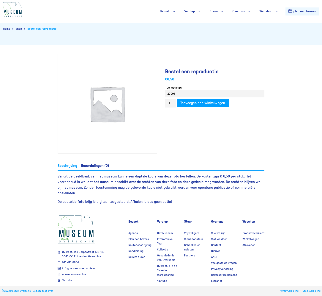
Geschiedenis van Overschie (166, 257)
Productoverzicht (253, 233)
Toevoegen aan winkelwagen (202, 103)
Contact (216, 245)
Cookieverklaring (311, 291)
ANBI (214, 257)
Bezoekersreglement (224, 274)
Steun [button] (213, 11)
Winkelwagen (250, 239)
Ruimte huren (136, 257)
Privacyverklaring (222, 268)
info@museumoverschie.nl (79, 268)
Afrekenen (248, 245)
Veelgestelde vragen (224, 262)
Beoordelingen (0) (95, 166)
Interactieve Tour (165, 241)
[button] (174, 11)
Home (7, 28)
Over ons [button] (238, 11)
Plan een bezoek (138, 239)
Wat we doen (219, 239)
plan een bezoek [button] (304, 11)
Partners (189, 255)
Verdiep (162, 221)
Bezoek (133, 221)
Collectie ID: (174, 87)
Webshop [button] (265, 11)
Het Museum (165, 233)
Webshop (248, 221)
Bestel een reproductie (41, 28)
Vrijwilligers (191, 233)
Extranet (216, 280)
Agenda (133, 233)
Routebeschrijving (139, 245)
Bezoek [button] (165, 11)
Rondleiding (135, 251)
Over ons (217, 221)
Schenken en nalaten (192, 247)
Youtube (67, 280)
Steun (188, 221)
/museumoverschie (74, 274)
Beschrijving (67, 166)
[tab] (67, 165)
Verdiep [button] (189, 11)
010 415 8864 (70, 262)
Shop (19, 28)
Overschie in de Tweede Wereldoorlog (167, 270)
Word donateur (193, 239)
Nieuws (215, 251)
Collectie (162, 249)
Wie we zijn (218, 233)
